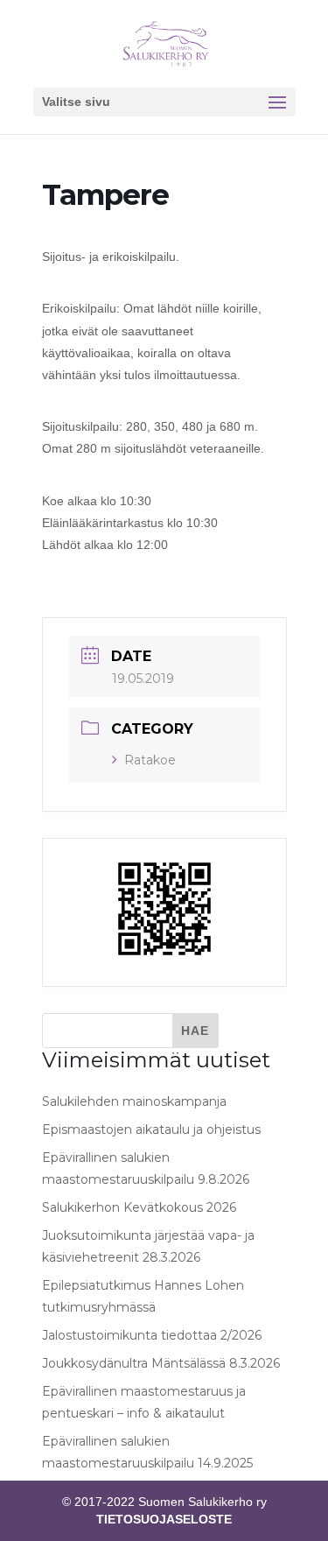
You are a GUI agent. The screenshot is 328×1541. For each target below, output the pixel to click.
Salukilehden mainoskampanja (134, 1101)
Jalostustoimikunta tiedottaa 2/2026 (152, 1335)
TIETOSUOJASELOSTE (164, 1519)
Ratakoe (150, 760)
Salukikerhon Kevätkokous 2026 (139, 1207)
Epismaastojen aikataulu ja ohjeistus (151, 1129)
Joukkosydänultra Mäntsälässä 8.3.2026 (161, 1363)
